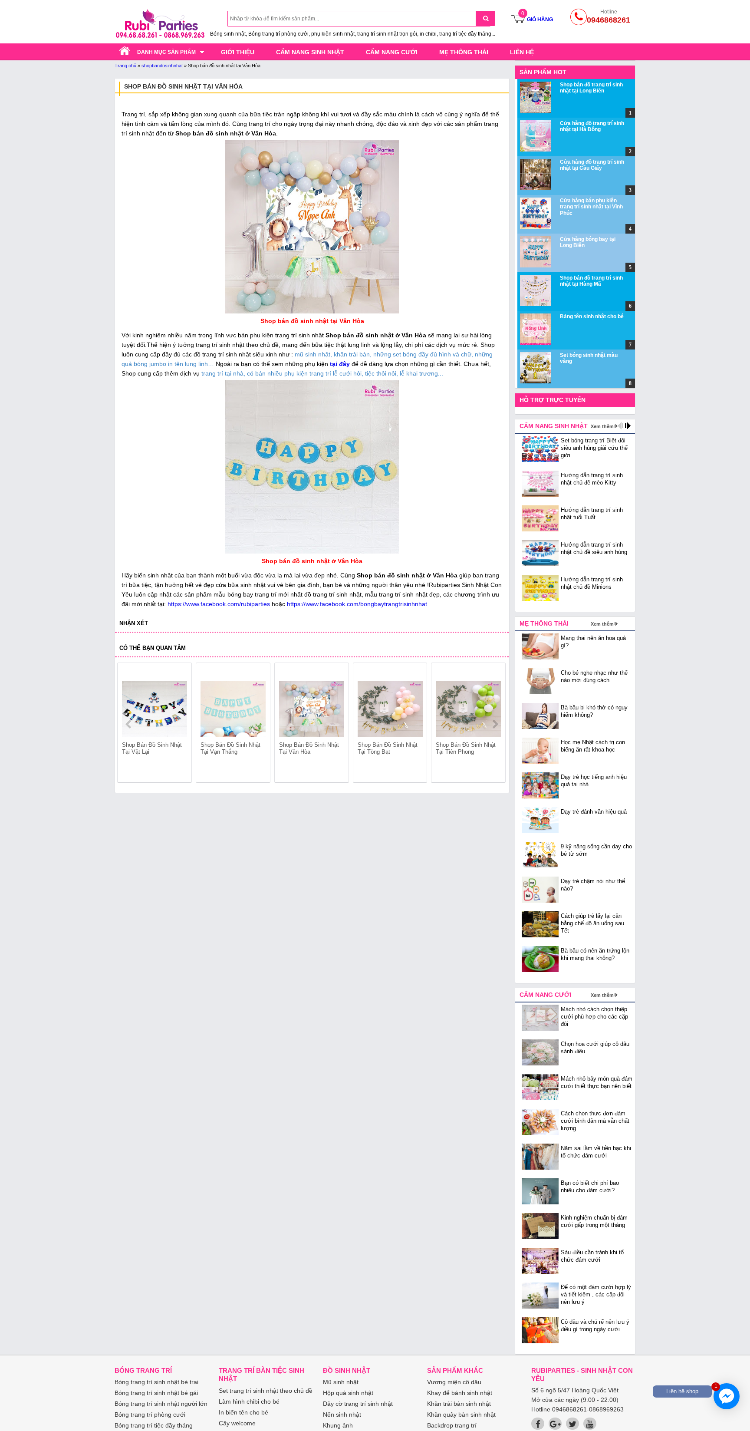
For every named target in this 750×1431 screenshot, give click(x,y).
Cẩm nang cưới (392, 52)
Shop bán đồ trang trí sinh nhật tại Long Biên (591, 88)
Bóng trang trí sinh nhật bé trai (156, 1381)
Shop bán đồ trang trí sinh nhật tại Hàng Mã (591, 281)
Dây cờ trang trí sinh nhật (358, 1403)
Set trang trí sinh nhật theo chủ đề (265, 1390)
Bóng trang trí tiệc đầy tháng (154, 1425)
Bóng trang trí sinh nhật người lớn (161, 1403)
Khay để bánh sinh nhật (459, 1392)
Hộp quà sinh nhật (348, 1392)
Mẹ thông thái (463, 52)
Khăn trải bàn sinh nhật (459, 1403)
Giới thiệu (237, 52)
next (495, 724)
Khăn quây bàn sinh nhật (461, 1414)
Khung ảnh (338, 1425)
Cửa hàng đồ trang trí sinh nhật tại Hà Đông (592, 126)
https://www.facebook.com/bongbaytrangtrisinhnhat (357, 603)
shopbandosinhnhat (162, 65)
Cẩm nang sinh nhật (310, 52)
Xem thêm (602, 426)
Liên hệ (522, 52)
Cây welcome (237, 1423)
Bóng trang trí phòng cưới (150, 1414)
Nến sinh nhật (342, 1414)
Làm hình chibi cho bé (249, 1401)
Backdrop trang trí (452, 1425)
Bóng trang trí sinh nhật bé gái (156, 1392)
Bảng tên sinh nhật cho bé (592, 316)
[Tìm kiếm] (485, 18)
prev (129, 724)
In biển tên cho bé (243, 1412)
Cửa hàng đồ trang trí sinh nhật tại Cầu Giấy (592, 165)
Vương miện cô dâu (454, 1381)
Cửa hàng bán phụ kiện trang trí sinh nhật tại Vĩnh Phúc (591, 207)
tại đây (340, 363)
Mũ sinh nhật (341, 1381)
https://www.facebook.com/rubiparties (219, 603)
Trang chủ (125, 65)
